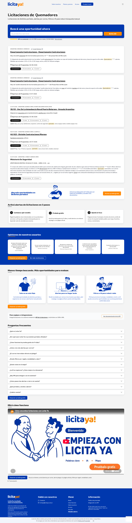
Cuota (37, 68)
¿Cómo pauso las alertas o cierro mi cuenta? (25, 381)
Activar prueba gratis (112, 193)
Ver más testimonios (37, 258)
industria (22, 55)
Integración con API (93, 502)
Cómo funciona (72, 502)
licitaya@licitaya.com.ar (46, 502)
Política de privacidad (94, 500)
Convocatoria (27, 68)
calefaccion (42, 113)
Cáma (75, 172)
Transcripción (13, 481)
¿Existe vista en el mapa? (18, 364)
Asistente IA (16, 68)
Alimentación (43, 168)
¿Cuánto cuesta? (15, 392)
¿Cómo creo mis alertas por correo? (22, 348)
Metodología (58, 39)
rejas (63, 88)
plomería (20, 138)
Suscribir (70, 509)
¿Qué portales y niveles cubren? (20, 386)
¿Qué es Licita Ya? (16, 331)
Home (69, 500)
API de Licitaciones (42, 317)
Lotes (25, 120)
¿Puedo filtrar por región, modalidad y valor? (25, 359)
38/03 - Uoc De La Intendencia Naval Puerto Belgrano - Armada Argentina (42, 109)
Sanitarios (13, 138)
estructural (48, 59)
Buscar (112, 34)
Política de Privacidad (84, 521)
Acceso (70, 507)
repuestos (21, 113)
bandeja (74, 88)
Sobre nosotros (72, 505)
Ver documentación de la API (112, 316)
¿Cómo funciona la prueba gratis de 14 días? (25, 342)
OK (93, 521)
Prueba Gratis (87, 4)
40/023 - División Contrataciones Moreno (28, 134)
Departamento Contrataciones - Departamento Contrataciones (37, 52)
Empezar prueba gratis (17, 258)
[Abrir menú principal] (122, 4)
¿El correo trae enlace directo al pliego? (23, 353)
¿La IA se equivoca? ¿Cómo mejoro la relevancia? (26, 370)
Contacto (42, 500)
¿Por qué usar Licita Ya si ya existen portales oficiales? (28, 337)
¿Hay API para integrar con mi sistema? (23, 375)
